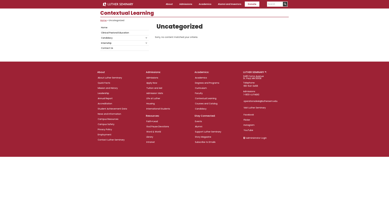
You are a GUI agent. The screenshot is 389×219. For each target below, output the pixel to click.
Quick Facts (104, 82)
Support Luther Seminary (208, 131)
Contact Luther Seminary (111, 139)
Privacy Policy (105, 129)
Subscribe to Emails (205, 142)
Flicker (247, 119)
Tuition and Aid (154, 88)
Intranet (150, 142)
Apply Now (151, 82)
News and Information (109, 113)
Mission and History (108, 88)
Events (198, 121)
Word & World (153, 131)
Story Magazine (203, 136)
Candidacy (107, 37)
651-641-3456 (251, 85)
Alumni (198, 126)
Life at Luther (153, 98)
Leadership (103, 93)
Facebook (249, 114)
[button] (146, 37)
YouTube (248, 130)
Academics (201, 77)
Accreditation (105, 103)
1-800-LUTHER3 (251, 94)
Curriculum (201, 88)
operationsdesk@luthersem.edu (260, 101)
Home (103, 20)
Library (149, 136)
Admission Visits (154, 93)
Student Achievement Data (112, 108)
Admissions (152, 77)
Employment (104, 134)
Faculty (199, 93)
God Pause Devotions (157, 126)
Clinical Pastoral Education (115, 32)
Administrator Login (256, 137)
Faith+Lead (152, 121)
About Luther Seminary (110, 77)
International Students (158, 108)
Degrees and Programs (207, 82)
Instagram (249, 125)
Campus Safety (106, 124)
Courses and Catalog (206, 103)
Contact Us (107, 48)
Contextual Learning (205, 98)
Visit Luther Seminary (255, 107)
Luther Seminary (118, 4)
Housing (150, 103)
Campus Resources (108, 119)
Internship (106, 43)
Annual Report (105, 98)
